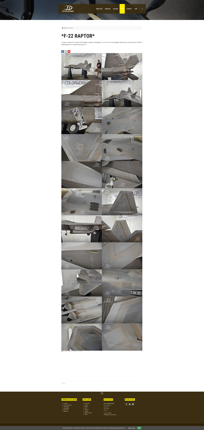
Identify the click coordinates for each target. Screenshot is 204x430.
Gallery (115, 9)
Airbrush (66, 403)
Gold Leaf (66, 409)
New (122, 9)
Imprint (86, 411)
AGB (136, 9)
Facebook (62, 51)
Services (107, 9)
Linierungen (66, 408)
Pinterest (69, 51)
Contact (129, 9)
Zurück (63, 383)
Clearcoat (66, 411)
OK (139, 428)
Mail (66, 51)
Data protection (88, 412)
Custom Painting (67, 405)
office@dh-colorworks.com (110, 414)
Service (86, 405)
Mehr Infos (131, 428)
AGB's (86, 414)
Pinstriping (66, 406)
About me (99, 9)
